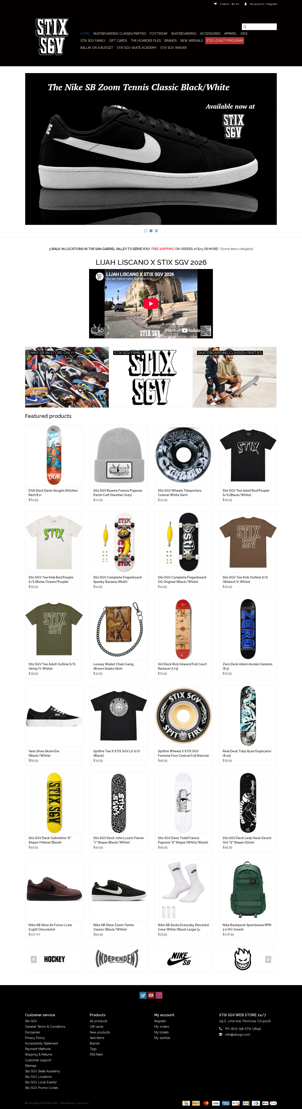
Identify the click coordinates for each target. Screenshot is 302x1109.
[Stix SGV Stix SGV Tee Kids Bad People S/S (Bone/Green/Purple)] (54, 542)
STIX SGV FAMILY (92, 40)
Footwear (158, 33)
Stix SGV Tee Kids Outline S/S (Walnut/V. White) (245, 580)
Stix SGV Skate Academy (137, 47)
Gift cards (118, 40)
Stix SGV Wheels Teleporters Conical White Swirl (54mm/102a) (179, 493)
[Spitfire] (182, 959)
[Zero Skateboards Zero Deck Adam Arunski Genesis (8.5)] (248, 629)
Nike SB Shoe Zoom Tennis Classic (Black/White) (113, 927)
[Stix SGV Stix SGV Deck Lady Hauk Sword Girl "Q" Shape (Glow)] (248, 802)
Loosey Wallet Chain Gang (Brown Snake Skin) (113, 666)
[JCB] (245, 1103)
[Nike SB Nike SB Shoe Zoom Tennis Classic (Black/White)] (119, 889)
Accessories (210, 33)
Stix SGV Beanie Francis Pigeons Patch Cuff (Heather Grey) (117, 493)
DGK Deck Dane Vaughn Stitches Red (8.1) (53, 493)
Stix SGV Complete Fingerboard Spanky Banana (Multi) (117, 580)
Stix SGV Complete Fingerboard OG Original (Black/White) (182, 580)
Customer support (38, 1060)
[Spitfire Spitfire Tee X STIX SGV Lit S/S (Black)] (119, 715)
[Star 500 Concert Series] (245, 959)
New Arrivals (191, 40)
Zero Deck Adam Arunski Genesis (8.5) (247, 666)
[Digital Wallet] (269, 1103)
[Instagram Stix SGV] (158, 995)
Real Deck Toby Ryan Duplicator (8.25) (247, 753)
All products (98, 1021)
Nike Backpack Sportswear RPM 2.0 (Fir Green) (247, 927)
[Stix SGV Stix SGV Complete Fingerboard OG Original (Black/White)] (183, 542)
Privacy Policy (35, 1038)
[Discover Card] (235, 1103)
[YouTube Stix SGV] (151, 995)
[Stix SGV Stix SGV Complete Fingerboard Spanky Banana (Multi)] (119, 542)
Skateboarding (183, 33)
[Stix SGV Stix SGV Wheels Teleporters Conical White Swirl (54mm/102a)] (183, 455)
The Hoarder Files (146, 40)
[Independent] (56, 959)
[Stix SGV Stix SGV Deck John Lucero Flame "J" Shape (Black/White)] (119, 802)
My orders (161, 1026)
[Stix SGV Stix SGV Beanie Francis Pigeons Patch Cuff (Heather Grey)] (119, 455)
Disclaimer (32, 1032)
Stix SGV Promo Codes (41, 1088)
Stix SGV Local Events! (41, 1082)
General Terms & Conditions (45, 1026)
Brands (170, 40)
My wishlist (162, 1038)
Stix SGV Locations (38, 1077)
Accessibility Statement (41, 1043)
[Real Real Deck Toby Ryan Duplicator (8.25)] (248, 715)
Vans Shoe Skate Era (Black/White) (44, 753)
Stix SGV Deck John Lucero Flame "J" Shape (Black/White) (118, 840)
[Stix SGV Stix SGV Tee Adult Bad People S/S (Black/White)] (248, 455)
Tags (93, 1049)
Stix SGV (31, 1021)
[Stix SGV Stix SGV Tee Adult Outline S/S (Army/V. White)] (54, 629)
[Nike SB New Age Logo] (151, 149)
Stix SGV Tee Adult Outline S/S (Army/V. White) (52, 666)
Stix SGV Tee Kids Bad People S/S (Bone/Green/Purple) (51, 580)
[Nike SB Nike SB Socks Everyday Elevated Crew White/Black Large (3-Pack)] (183, 889)
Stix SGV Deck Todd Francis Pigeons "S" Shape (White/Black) (183, 840)
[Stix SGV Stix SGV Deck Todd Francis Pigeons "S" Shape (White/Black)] (183, 802)
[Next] (268, 959)
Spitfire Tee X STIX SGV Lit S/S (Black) (116, 753)
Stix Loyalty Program (224, 40)
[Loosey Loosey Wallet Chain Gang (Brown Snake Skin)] (119, 629)
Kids (244, 33)
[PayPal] (196, 1103)
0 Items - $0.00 (229, 4)
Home (85, 33)
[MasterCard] (205, 1103)
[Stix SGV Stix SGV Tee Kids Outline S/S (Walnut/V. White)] (248, 542)
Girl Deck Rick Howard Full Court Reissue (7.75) (182, 666)
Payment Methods (38, 1049)
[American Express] (225, 1103)
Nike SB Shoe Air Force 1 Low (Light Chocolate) (50, 927)
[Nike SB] (119, 959)
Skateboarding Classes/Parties (119, 33)
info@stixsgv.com (237, 1034)
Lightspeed (82, 1103)
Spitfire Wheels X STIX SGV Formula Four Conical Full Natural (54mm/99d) (183, 753)
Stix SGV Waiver (173, 47)
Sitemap (30, 1065)
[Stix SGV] (52, 37)
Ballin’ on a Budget (96, 47)
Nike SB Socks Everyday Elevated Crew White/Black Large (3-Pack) (183, 927)
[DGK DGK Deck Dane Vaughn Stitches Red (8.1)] (54, 455)
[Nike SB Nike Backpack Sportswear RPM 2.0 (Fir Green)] (248, 889)
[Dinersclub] (255, 1103)
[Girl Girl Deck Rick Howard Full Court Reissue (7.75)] (183, 629)
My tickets (161, 1032)
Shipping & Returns (38, 1054)
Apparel (230, 33)
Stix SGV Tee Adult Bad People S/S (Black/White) (246, 493)
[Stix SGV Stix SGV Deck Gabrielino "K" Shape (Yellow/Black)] (54, 802)
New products (100, 1032)
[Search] (245, 26)
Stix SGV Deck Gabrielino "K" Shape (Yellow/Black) (50, 840)
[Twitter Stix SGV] (143, 995)
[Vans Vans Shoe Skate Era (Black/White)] (54, 715)
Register (160, 1021)
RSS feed (96, 1054)
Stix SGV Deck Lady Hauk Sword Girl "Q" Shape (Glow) (247, 840)
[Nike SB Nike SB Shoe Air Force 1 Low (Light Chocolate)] (54, 889)
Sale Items (97, 1038)
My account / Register (263, 4)
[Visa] (215, 1103)
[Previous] (34, 959)
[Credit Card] (186, 1103)
